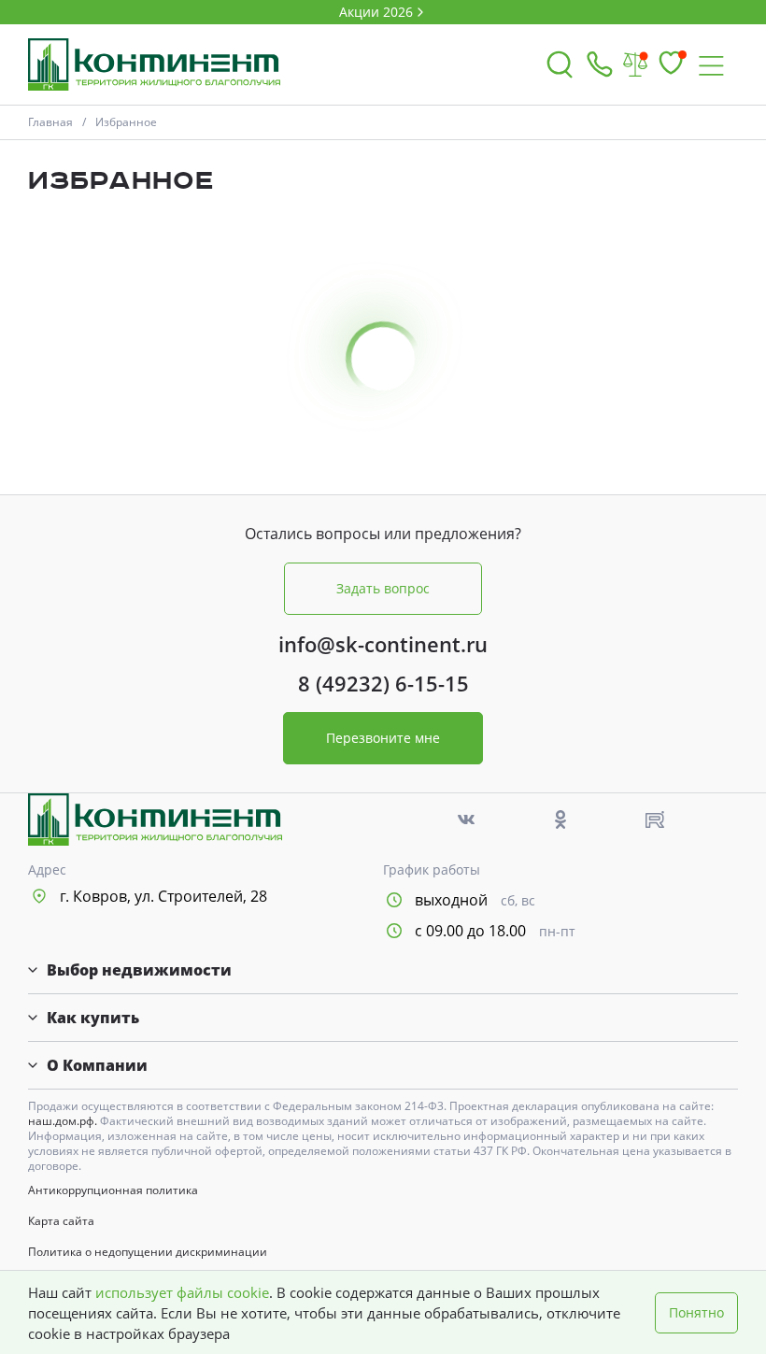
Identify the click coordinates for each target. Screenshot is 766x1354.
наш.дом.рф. (64, 1121)
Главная (50, 122)
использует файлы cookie (182, 1292)
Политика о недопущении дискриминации (147, 1252)
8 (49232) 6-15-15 (383, 683)
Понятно (696, 1312)
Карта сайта (61, 1221)
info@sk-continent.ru (383, 644)
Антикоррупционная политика (113, 1190)
